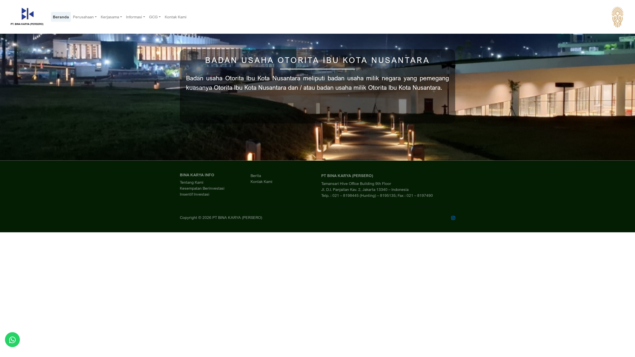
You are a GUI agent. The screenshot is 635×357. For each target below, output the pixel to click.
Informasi (134, 16)
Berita (256, 175)
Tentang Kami (191, 182)
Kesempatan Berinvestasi (202, 188)
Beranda (61, 16)
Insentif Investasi (194, 194)
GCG (153, 16)
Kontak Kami (176, 16)
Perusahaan (83, 16)
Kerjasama (110, 16)
